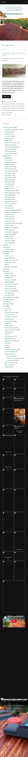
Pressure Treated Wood (11, 212)
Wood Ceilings (9, 354)
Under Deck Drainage (10, 232)
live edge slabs (20, 108)
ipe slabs (4, 108)
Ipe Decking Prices (10, 260)
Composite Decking (8, 127)
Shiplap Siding (8, 282)
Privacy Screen (9, 214)
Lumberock (8, 134)
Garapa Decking (9, 195)
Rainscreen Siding (9, 280)
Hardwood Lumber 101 (11, 330)
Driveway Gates (9, 314)
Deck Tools (8, 186)
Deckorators (8, 132)
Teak (6, 347)
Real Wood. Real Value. (18, 705)
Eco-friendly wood (10, 317)
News (15, 101)
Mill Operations (9, 262)
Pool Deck (7, 206)
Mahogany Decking (10, 201)
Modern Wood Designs (11, 341)
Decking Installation (10, 190)
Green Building (9, 258)
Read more (6, 96)
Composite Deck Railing (11, 147)
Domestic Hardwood (10, 312)
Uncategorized (7, 304)
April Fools (7, 256)
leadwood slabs (11, 108)
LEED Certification (9, 336)
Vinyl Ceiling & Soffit (12, 360)
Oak (6, 345)
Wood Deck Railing (10, 153)
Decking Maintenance (10, 193)
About (10, 705)
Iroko (6, 334)
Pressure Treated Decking (12, 210)
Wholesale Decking (10, 267)
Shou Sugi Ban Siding (10, 284)
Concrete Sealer (7, 138)
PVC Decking (8, 216)
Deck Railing (6, 140)
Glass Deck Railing (10, 149)
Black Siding (8, 273)
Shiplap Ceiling (10, 356)
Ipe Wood (7, 332)
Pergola (5, 269)
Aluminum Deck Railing (11, 142)
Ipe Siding (7, 277)
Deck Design (8, 175)
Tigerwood (8, 225)
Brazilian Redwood (10, 162)
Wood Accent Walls (10, 351)
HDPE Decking (8, 197)
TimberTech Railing (8, 299)
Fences (7, 323)
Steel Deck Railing (9, 151)
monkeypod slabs (14, 110)
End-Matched (8, 319)
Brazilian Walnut (9, 166)
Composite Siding (9, 275)
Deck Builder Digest (10, 171)
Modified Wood (7, 251)
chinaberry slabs (20, 104)
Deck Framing (8, 179)
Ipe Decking (8, 199)
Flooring (5, 247)
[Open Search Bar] (26, 2)
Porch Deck (8, 208)
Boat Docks (8, 160)
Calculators (8, 238)
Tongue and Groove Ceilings (14, 358)
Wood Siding (8, 295)
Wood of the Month (10, 362)
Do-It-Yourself (7, 236)
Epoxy (4, 245)
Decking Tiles (8, 240)
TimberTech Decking (10, 227)
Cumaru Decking (9, 169)
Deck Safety (8, 184)
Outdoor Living (9, 203)
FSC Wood (7, 325)
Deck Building (8, 173)
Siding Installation (9, 288)
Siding (4, 271)
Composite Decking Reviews (12, 129)
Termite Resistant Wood (11, 349)
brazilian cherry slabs (9, 104)
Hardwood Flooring (10, 327)
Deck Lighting (8, 182)
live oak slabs (5, 110)
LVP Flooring (8, 249)
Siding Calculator (9, 286)
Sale (6, 264)
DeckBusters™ (8, 188)
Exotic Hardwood (8, 101)
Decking (5, 155)
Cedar (6, 308)
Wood (4, 306)
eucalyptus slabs (6, 106)
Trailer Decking (9, 229)
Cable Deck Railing (10, 145)
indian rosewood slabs (18, 106)
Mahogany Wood (9, 338)
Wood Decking (9, 234)
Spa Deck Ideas (9, 221)
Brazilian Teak (8, 164)
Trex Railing (6, 301)
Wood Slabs (9, 112)
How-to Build (8, 243)
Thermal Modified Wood (9, 297)
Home (5, 705)
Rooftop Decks (9, 219)
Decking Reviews (18, 708)
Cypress (7, 310)
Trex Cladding (8, 293)
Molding (7, 343)
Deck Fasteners (9, 177)
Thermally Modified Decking (12, 223)
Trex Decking (8, 136)
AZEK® (7, 158)
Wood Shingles (9, 364)
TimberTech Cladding (10, 290)
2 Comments (7, 114)
